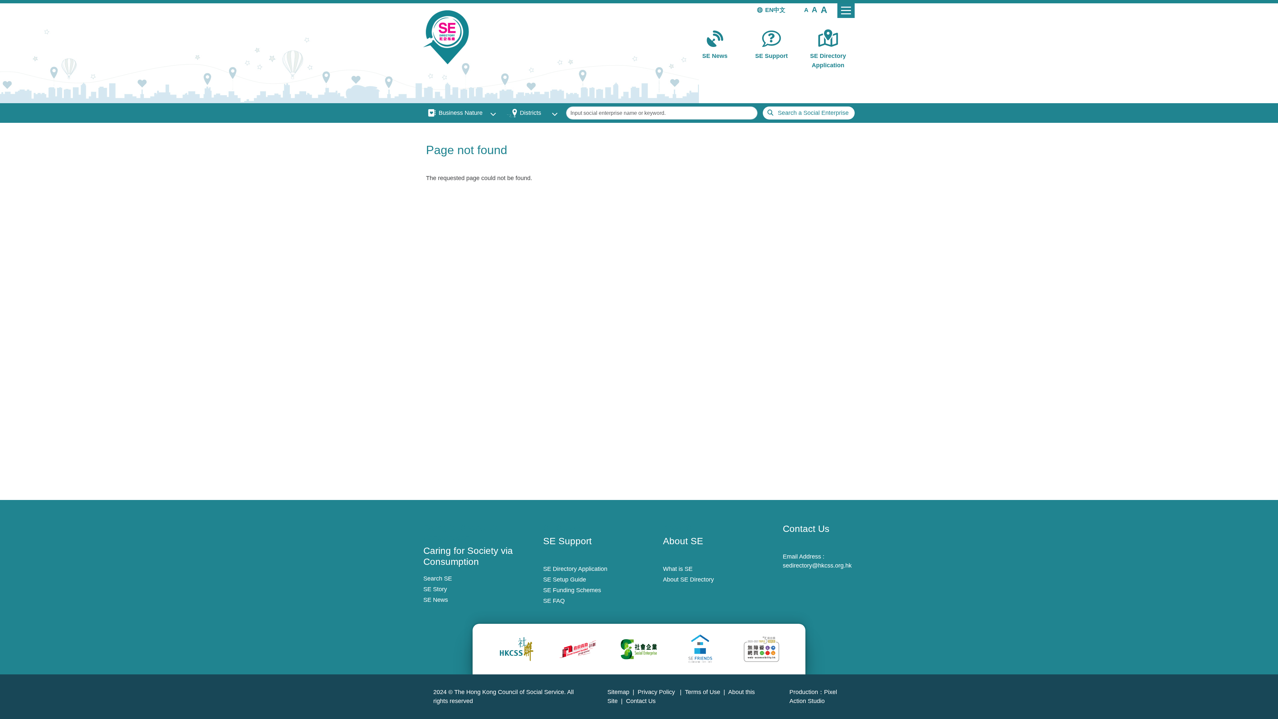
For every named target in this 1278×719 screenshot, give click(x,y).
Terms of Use (702, 692)
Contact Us (641, 701)
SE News (715, 56)
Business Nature (461, 113)
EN (769, 10)
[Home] (448, 37)
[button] (806, 9)
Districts (530, 113)
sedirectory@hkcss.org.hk (817, 565)
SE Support (771, 56)
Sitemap (618, 692)
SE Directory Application (828, 60)
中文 (779, 10)
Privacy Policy (657, 692)
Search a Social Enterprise (813, 113)
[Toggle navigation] (846, 10)
